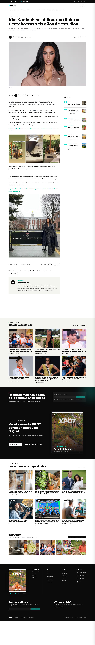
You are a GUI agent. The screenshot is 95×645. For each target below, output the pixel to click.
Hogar (42, 10)
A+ (22, 95)
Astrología (55, 10)
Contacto (84, 617)
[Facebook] (76, 1)
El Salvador (12, 10)
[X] (78, 1)
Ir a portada (81, 467)
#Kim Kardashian (48, 270)
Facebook (83, 572)
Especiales (62, 10)
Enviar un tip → (60, 607)
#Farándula (32, 270)
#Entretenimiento (17, 270)
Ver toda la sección (79, 325)
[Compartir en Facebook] (81, 37)
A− (16, 95)
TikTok (82, 578)
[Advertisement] (47, 307)
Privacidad (80, 617)
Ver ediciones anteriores (33, 444)
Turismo (29, 10)
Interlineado (35, 95)
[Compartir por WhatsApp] (75, 37)
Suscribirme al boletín (61, 394)
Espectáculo (21, 10)
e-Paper (83, 1)
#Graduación (39, 270)
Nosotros (49, 571)
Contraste (28, 95)
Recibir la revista (36, 571)
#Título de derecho (13, 273)
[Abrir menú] (85, 5)
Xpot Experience (51, 574)
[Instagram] (74, 1)
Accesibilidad (50, 582)
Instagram (83, 575)
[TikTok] (72, 1)
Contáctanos (50, 580)
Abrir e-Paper (14, 444)
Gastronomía (36, 10)
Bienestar (48, 10)
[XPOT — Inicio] (13, 5)
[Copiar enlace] (85, 37)
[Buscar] (81, 5)
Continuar (80, 396)
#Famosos (26, 270)
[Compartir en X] (78, 37)
